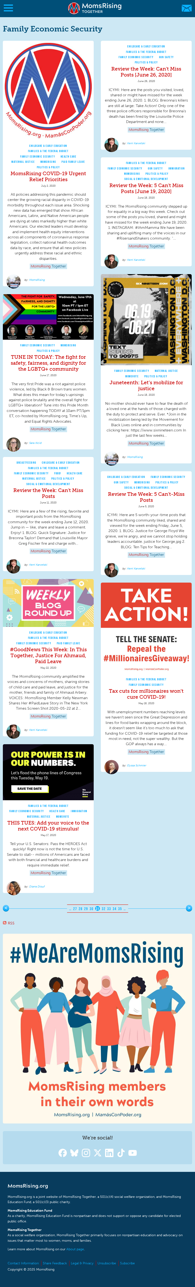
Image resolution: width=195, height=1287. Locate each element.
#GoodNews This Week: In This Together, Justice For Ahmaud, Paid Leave (48, 655)
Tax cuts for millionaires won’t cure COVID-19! (146, 694)
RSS (11, 923)
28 (80, 909)
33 (109, 909)
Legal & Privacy (82, 1263)
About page (75, 1249)
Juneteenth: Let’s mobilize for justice (146, 385)
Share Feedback (55, 1263)
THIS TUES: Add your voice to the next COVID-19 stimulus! (48, 826)
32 (103, 909)
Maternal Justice (23, 162)
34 (114, 909)
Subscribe (127, 1263)
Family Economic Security (37, 156)
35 (120, 909)
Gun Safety (166, 57)
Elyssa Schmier (136, 765)
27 (75, 909)
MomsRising (48, 162)
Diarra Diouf (37, 886)
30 (91, 909)
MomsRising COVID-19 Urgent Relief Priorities (48, 176)
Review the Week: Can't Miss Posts (48, 493)
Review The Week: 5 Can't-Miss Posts (146, 497)
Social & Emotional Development (146, 179)
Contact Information (23, 1263)
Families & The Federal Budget (48, 151)
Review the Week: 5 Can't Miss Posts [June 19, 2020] (146, 188)
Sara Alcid (35, 443)
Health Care (69, 156)
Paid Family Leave (73, 162)
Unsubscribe (107, 1263)
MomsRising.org (95, 8)
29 (86, 909)
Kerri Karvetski (136, 143)
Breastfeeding (26, 462)
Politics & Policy (48, 167)
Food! (57, 473)
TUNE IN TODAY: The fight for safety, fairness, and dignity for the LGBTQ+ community (48, 363)
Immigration (176, 168)
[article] (48, 164)
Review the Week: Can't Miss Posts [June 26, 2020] (146, 72)
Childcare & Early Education (48, 146)
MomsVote (132, 376)
